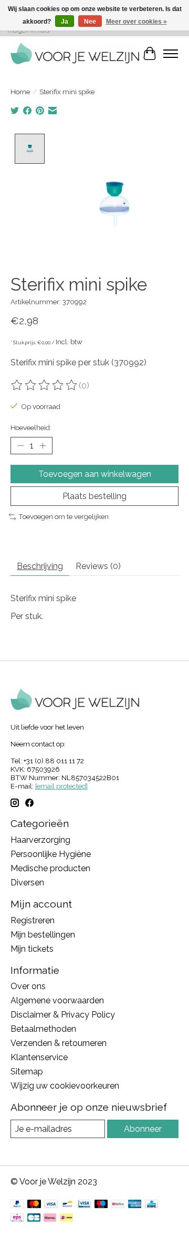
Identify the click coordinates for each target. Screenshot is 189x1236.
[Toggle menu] (170, 53)
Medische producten (50, 868)
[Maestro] (101, 1205)
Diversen (27, 883)
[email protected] (61, 786)
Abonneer (143, 1129)
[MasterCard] (34, 1205)
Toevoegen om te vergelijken (63, 516)
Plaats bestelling (94, 496)
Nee (90, 21)
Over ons (28, 986)
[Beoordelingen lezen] (44, 385)
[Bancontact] (67, 1205)
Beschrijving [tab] (40, 566)
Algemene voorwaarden (57, 1000)
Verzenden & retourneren (58, 1043)
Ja (64, 21)
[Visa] (51, 1205)
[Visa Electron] (84, 1205)
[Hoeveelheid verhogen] (42, 445)
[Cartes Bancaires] (33, 1218)
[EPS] (17, 1218)
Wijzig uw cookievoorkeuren (64, 1086)
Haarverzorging (40, 840)
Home (20, 91)
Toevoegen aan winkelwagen (94, 474)
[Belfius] (117, 1205)
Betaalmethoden (43, 1029)
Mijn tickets (32, 949)
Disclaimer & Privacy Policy (62, 1015)
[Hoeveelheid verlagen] (20, 445)
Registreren (32, 920)
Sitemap (26, 1071)
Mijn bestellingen (42, 935)
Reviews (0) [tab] (98, 566)
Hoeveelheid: (30, 427)
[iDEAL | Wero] (66, 1218)
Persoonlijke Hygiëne (50, 854)
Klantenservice (39, 1057)
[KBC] (151, 1205)
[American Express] (135, 1205)
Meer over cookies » (136, 21)
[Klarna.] (50, 1218)
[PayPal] (17, 1205)
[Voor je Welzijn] (74, 53)
